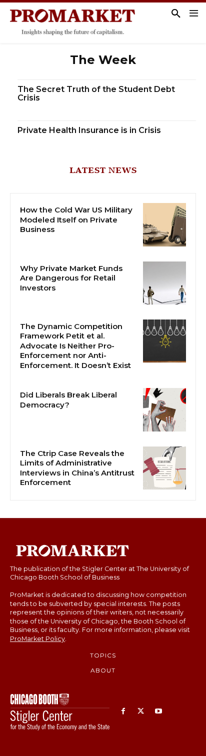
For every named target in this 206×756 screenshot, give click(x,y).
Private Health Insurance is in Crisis (89, 130)
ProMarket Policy (37, 638)
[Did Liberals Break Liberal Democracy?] (164, 409)
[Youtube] (158, 712)
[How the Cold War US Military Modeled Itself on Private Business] (164, 224)
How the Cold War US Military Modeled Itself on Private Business (76, 219)
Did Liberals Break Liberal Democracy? (68, 400)
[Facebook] (123, 712)
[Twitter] (140, 712)
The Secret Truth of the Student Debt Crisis (96, 93)
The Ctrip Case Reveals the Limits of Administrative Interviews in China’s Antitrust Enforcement (77, 468)
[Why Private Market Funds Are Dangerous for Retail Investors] (164, 283)
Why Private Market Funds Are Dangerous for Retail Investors (71, 278)
